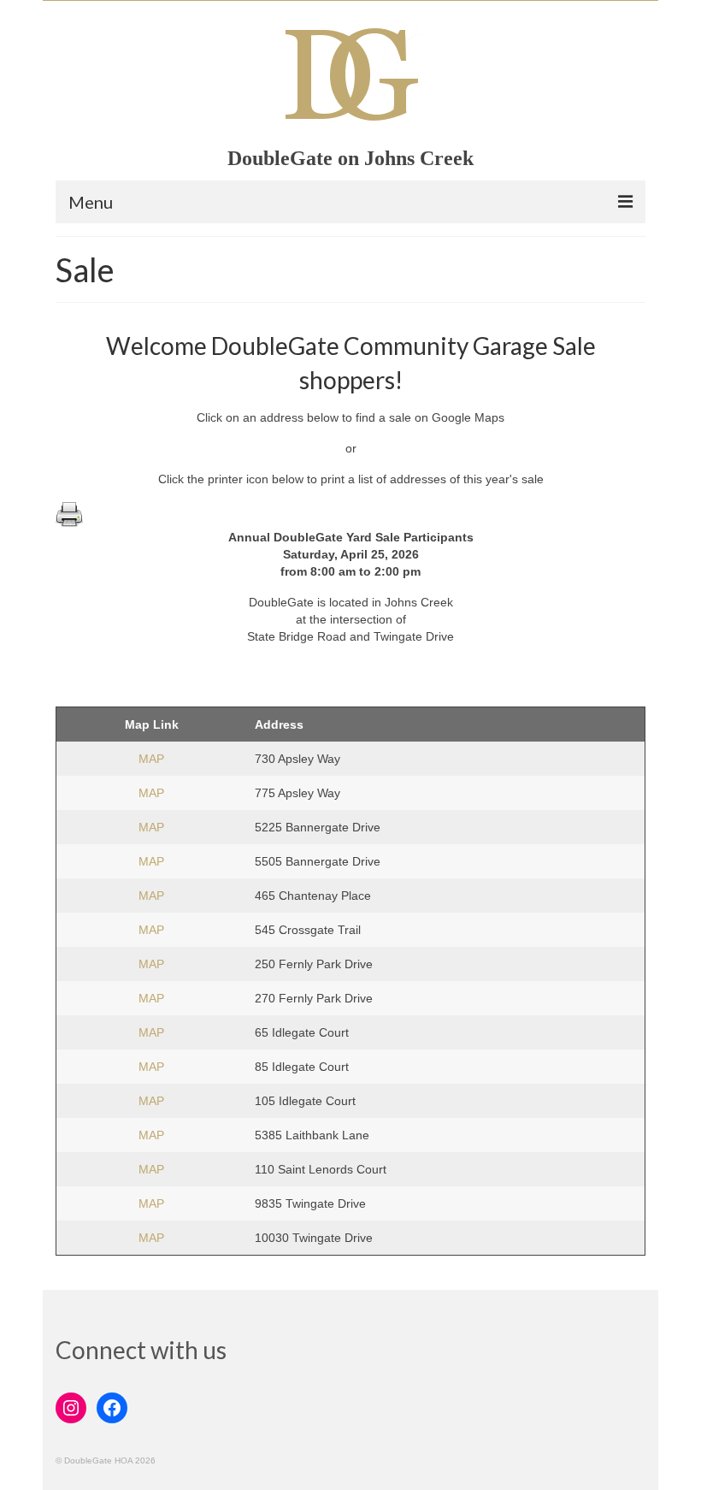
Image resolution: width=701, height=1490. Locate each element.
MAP (151, 759)
